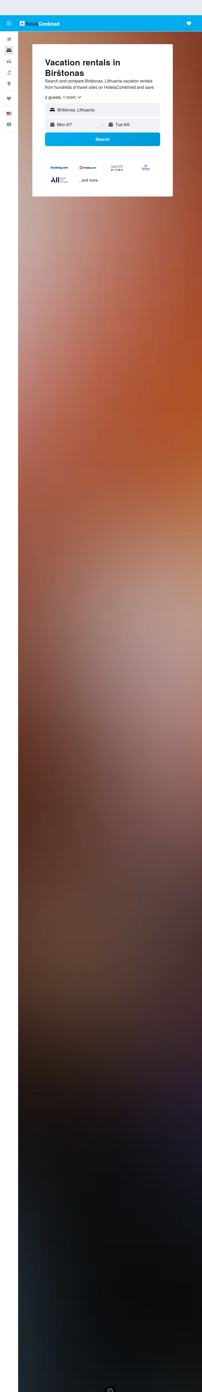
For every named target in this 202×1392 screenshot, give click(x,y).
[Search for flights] (9, 39)
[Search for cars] (9, 61)
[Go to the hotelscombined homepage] (39, 23)
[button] (9, 23)
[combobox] (63, 97)
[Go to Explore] (9, 83)
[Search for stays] (9, 50)
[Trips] (9, 98)
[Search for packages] (9, 72)
